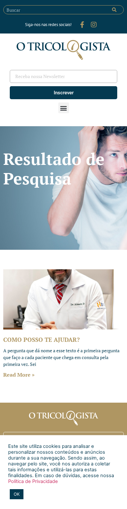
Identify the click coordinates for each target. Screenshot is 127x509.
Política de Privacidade (33, 481)
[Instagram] (94, 25)
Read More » (19, 374)
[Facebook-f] (82, 25)
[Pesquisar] (114, 10)
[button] (63, 107)
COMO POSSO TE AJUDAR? (41, 339)
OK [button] (17, 494)
